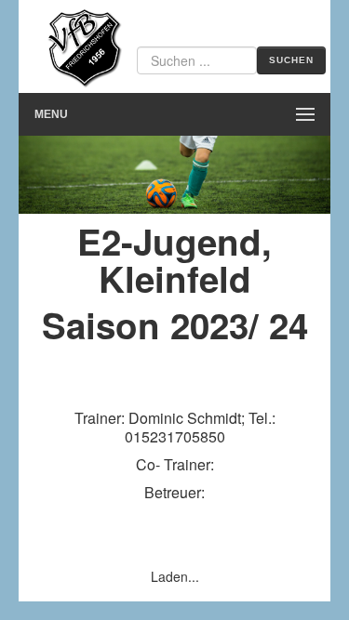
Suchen (291, 60)
